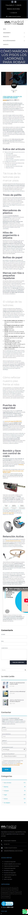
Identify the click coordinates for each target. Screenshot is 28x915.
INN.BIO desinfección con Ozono (12, 863)
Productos (6, 36)
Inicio (4, 29)
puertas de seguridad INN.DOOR (13, 421)
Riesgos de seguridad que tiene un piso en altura (17, 683)
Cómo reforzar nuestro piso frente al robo (14, 163)
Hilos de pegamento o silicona (13, 156)
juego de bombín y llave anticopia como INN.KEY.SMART (13, 471)
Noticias (6, 798)
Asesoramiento (7, 32)
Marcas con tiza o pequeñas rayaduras (15, 160)
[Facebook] (12, 2)
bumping (21, 464)
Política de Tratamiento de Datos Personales (12, 764)
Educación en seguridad (9, 40)
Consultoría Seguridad (9, 861)
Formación (6, 790)
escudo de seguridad (8, 513)
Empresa (6, 786)
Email (2, 641)
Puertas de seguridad (11, 164)
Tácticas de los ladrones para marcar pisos (14, 152)
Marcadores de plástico (11, 155)
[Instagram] (15, 2)
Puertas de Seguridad (9, 868)
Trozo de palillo (9, 153)
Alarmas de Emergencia (10, 874)
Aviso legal (4, 911)
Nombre (3, 634)
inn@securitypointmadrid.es (14, 16)
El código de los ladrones (10, 161)
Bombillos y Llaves (8, 870)
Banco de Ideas (7, 782)
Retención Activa (10, 167)
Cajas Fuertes (7, 877)
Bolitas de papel (10, 158)
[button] (24, 911)
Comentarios (4, 648)
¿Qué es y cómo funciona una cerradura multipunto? (17, 700)
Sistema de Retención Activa (13, 540)
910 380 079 (14, 12)
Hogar (5, 794)
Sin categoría (7, 802)
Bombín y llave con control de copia (14, 166)
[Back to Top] (1, 913)
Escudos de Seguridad (10, 872)
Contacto (5, 44)
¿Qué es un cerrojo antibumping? (17, 691)
